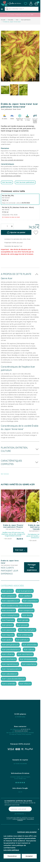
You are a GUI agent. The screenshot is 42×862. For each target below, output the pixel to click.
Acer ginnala (23, 620)
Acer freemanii (8, 620)
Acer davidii (27, 615)
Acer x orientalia (8, 684)
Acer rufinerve (8, 654)
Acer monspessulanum (11, 669)
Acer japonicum (8, 630)
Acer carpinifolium (30, 601)
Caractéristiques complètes (10, 176)
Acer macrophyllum (27, 630)
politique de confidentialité (19, 818)
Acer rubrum (29, 649)
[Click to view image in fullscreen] (20, 56)
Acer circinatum (8, 610)
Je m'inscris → (20, 814)
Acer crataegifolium (10, 615)
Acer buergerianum (25, 591)
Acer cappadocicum (10, 601)
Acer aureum (7, 591)
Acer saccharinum (25, 654)
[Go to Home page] (11, 3)
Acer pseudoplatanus (11, 649)
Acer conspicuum (26, 610)
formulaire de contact (21, 731)
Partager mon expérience (32, 567)
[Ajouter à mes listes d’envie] (35, 232)
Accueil (3, 20)
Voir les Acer (7, 182)
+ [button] (12, 226)
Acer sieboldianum (9, 674)
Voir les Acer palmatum (25, 182)
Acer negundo (8, 635)
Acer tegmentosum (10, 664)
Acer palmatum (25, 20)
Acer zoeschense (29, 664)
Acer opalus (7, 640)
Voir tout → (20, 550)
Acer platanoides (30, 644)
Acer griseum (7, 625)
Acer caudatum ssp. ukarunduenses (17, 605)
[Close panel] (38, 829)
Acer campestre (8, 596)
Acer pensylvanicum (10, 644)
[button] (25, 3)
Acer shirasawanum (28, 659)
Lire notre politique (11, 850)
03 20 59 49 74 (25, 729)
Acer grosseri (22, 625)
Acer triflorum (25, 684)
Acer (17, 20)
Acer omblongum (25, 635)
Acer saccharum (9, 659)
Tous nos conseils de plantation (12, 160)
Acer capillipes (25, 596)
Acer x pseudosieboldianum (13, 679)
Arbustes (10, 20)
